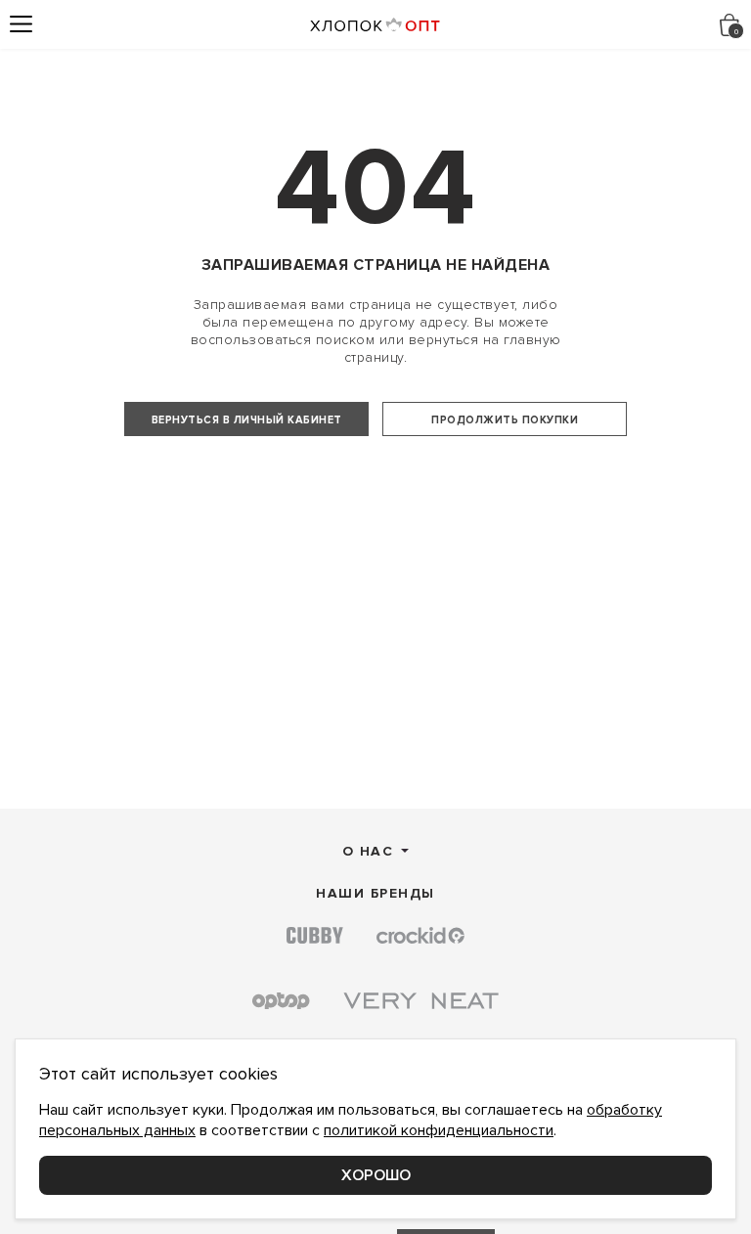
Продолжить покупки (504, 420)
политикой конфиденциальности (438, 1130)
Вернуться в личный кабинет (247, 420)
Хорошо (376, 1175)
